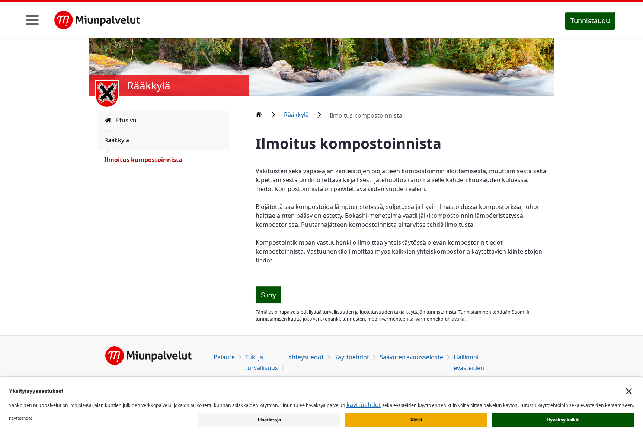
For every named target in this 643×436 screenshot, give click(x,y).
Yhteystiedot (306, 357)
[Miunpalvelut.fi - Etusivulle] (97, 20)
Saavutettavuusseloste (411, 357)
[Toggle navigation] (32, 19)
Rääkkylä (116, 140)
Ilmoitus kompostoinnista (143, 160)
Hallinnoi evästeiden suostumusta (472, 368)
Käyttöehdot (351, 357)
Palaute (224, 357)
